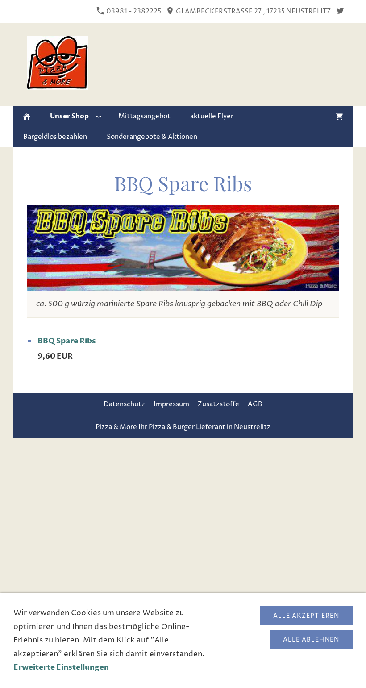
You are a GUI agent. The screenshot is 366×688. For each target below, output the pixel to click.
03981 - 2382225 (133, 11)
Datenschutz (124, 404)
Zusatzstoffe (218, 404)
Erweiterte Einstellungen (61, 667)
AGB (255, 404)
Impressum (171, 404)
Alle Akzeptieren (306, 616)
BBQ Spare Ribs (66, 341)
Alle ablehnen (311, 639)
